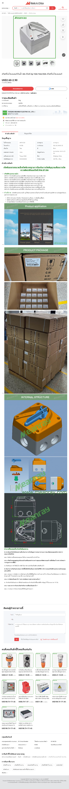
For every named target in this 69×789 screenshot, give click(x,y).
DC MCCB (53, 741)
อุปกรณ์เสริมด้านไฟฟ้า (8, 748)
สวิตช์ (25, 13)
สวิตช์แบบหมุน (32, 13)
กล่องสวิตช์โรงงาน (32, 765)
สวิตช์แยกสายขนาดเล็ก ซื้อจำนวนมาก (23, 769)
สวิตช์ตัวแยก (5, 744)
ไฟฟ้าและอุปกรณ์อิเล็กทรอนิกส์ (15, 13)
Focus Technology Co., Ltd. (35, 779)
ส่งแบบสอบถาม (18, 89)
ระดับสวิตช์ (59, 765)
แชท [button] (52, 89)
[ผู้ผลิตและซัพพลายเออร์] (35, 3)
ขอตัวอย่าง (33, 93)
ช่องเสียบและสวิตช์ (56, 744)
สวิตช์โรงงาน (7, 765)
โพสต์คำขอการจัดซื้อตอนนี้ (49, 639)
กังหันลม (20, 748)
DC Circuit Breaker (23, 741)
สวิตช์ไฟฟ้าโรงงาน (47, 765)
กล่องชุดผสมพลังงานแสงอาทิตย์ (10, 741)
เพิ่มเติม (4, 773)
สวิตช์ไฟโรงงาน (19, 765)
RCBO (36, 744)
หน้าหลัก (4, 13)
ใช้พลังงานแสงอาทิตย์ (40, 741)
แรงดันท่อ (37, 748)
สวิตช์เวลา (6, 769)
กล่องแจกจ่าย (21, 744)
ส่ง (16, 639)
